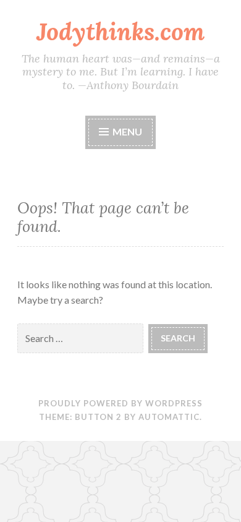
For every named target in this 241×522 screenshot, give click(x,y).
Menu (126, 131)
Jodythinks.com (120, 31)
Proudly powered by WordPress (120, 403)
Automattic (169, 417)
